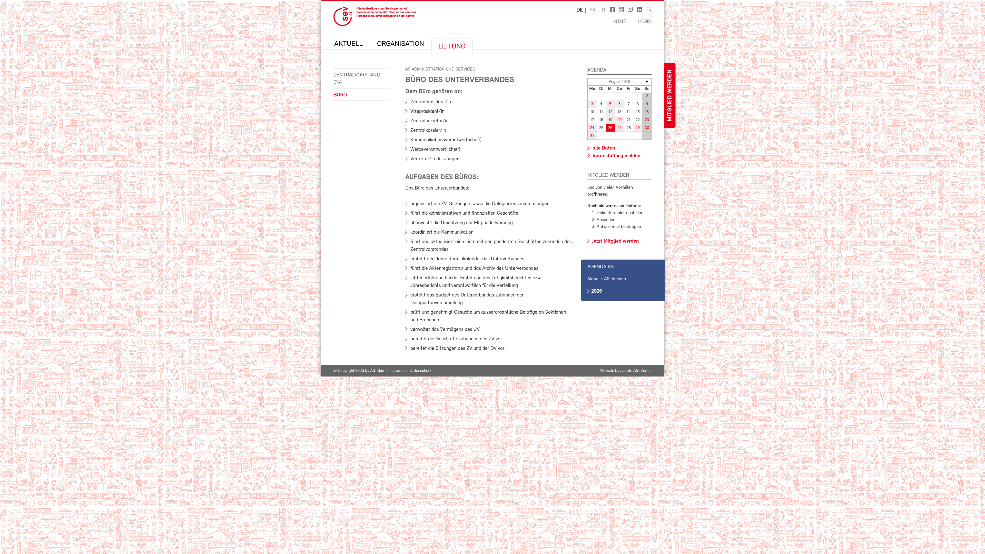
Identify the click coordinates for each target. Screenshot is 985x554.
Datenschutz (420, 371)
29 (638, 128)
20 (619, 120)
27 (619, 128)
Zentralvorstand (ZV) (356, 78)
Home (619, 21)
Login (645, 21)
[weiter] (646, 81)
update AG (629, 371)
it (604, 10)
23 (647, 120)
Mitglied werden (670, 96)
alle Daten (603, 148)
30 (647, 128)
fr (592, 10)
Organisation (400, 44)
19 (610, 120)
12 (610, 112)
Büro (340, 95)
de (580, 10)
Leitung (452, 46)
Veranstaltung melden (615, 156)
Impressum (397, 371)
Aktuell (348, 44)
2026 (596, 291)
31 (592, 136)
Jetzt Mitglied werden (615, 241)
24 (592, 128)
